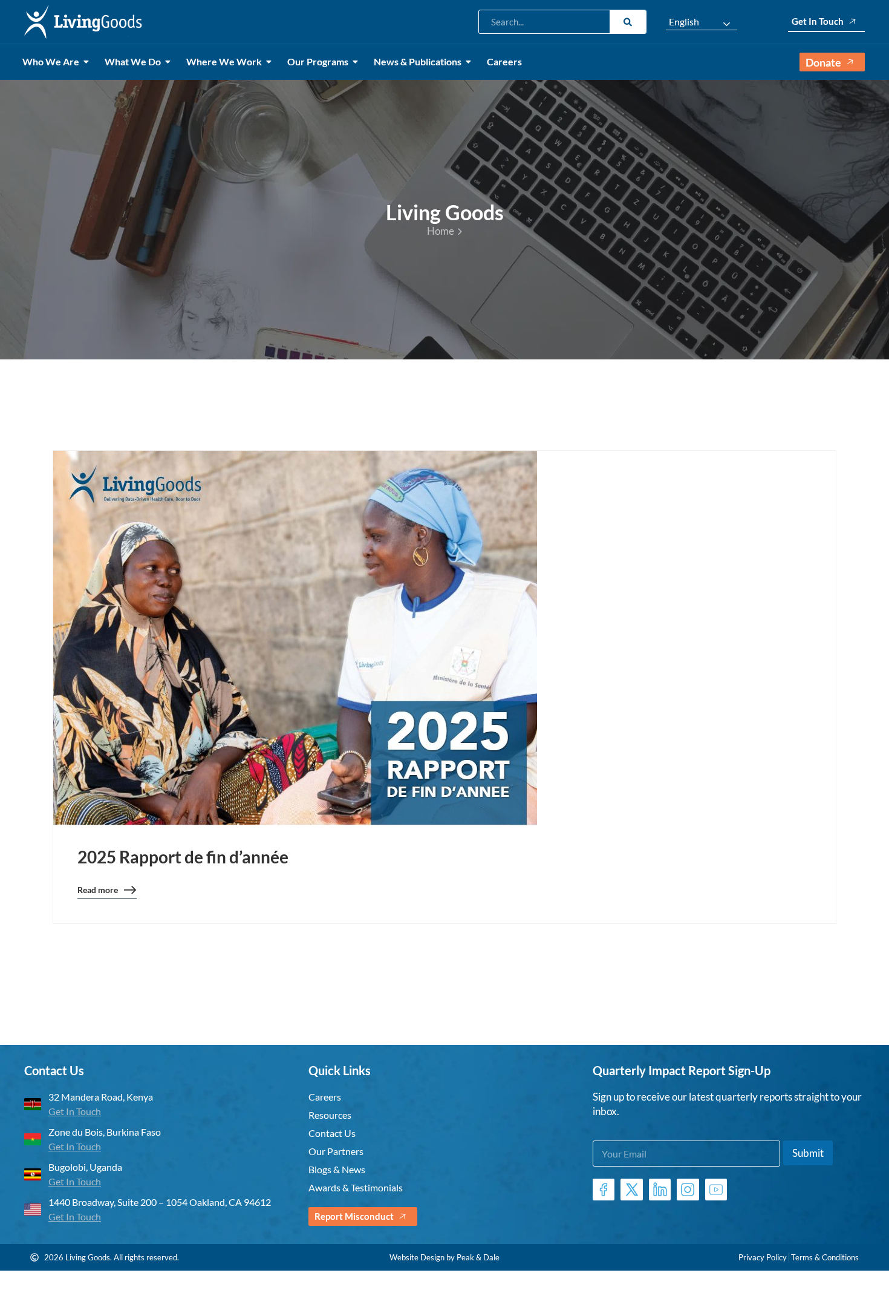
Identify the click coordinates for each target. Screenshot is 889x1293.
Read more (97, 892)
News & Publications (417, 61)
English (684, 22)
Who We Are (50, 61)
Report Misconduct (354, 1216)
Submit (808, 1153)
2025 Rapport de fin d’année (182, 856)
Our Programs (317, 61)
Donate (823, 62)
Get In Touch (818, 21)
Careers (504, 61)
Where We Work (224, 61)
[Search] (628, 21)
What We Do (133, 61)
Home (440, 230)
